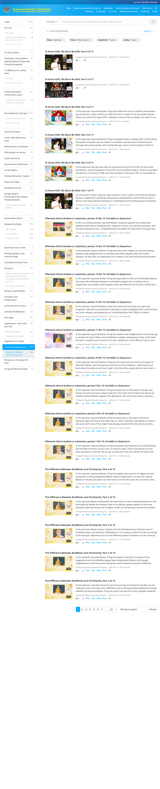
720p (93, 124)
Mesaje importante (129, 11)
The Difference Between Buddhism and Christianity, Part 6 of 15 (80, 469)
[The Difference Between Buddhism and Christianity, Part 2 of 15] (58, 591)
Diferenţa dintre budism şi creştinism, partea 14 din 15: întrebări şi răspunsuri (88, 246)
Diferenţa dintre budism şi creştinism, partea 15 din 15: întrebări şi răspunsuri (88, 218)
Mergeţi (153, 609)
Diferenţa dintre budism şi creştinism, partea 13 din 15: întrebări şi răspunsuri (88, 274)
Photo (104, 124)
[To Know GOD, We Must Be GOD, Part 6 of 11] (58, 62)
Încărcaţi (145, 11)
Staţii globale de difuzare (127, 8)
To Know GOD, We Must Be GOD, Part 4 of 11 (69, 106)
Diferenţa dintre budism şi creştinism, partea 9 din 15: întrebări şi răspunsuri (87, 385)
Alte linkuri (147, 8)
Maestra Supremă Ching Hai (87, 8)
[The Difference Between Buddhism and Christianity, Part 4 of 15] (58, 535)
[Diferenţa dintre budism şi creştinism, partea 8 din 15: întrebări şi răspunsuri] (58, 424)
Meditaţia (108, 8)
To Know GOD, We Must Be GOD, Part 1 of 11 (69, 190)
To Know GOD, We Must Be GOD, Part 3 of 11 (69, 134)
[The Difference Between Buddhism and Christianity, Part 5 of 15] (58, 508)
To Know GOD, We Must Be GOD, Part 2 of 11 (69, 162)
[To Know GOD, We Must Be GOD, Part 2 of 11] (58, 173)
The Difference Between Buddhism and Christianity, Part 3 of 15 (80, 552)
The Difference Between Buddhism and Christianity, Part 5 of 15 (80, 497)
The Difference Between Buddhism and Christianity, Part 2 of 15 (80, 580)
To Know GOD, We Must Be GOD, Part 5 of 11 (69, 79)
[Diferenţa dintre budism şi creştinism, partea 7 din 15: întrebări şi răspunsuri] (58, 452)
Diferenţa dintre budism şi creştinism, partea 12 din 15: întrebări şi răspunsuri (88, 301)
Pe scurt (113, 11)
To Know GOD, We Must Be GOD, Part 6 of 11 (69, 51)
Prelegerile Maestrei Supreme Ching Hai (91, 57)
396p (88, 124)
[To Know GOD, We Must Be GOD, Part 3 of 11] (58, 145)
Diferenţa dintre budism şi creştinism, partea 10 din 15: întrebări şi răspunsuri (88, 357)
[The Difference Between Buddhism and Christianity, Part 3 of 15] (58, 563)
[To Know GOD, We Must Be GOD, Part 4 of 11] (58, 117)
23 (111, 609)
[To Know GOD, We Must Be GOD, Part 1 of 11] (58, 201)
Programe (101, 11)
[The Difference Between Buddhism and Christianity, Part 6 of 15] (58, 480)
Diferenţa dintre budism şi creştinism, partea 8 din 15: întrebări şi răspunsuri (87, 413)
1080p (98, 124)
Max (69, 8)
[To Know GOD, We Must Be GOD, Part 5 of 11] (58, 90)
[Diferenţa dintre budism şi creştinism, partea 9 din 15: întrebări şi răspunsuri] (58, 396)
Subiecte (89, 11)
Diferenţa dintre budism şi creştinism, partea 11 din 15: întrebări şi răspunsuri (88, 329)
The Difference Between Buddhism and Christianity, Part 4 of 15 (80, 524)
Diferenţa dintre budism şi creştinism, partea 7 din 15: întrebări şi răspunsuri (87, 441)
